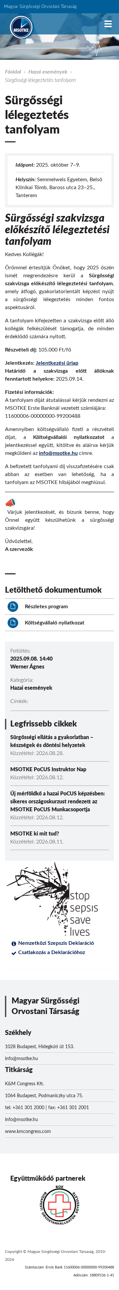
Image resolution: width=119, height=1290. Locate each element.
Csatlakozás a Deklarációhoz (51, 952)
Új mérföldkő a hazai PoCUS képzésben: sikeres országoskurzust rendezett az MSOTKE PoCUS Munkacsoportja (57, 801)
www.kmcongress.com (28, 1131)
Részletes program (45, 606)
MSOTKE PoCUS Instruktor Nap (48, 769)
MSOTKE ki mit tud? (34, 833)
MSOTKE (21, 27)
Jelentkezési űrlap (57, 363)
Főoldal (13, 72)
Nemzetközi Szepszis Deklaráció (56, 943)
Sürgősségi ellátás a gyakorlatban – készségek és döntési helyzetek (51, 741)
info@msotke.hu (58, 453)
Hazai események (47, 72)
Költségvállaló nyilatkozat (53, 622)
